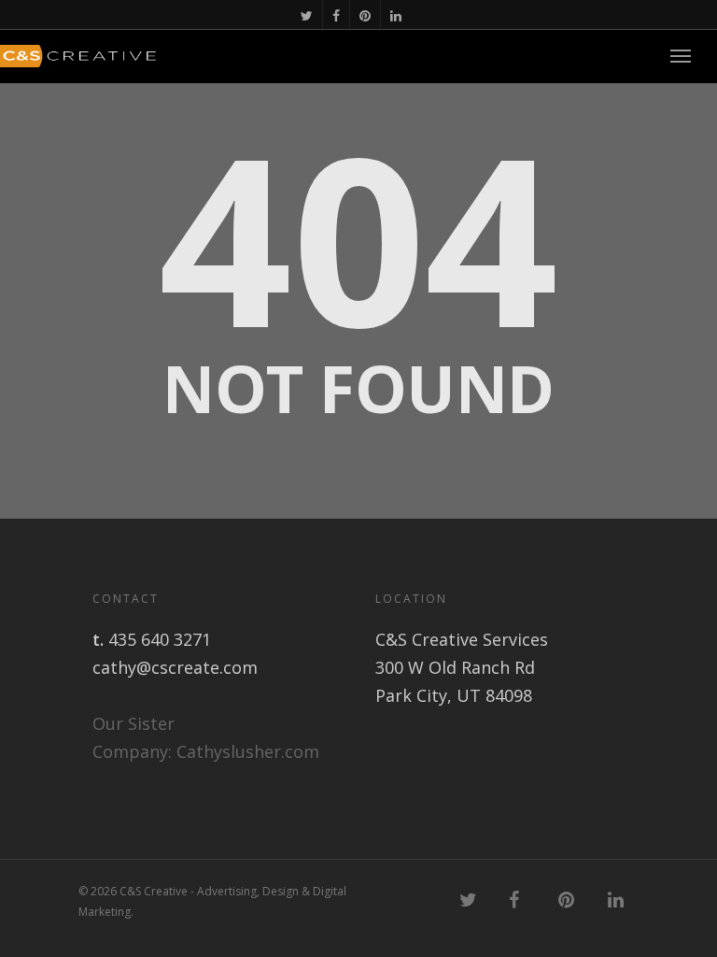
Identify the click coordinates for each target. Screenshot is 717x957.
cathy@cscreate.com (175, 667)
